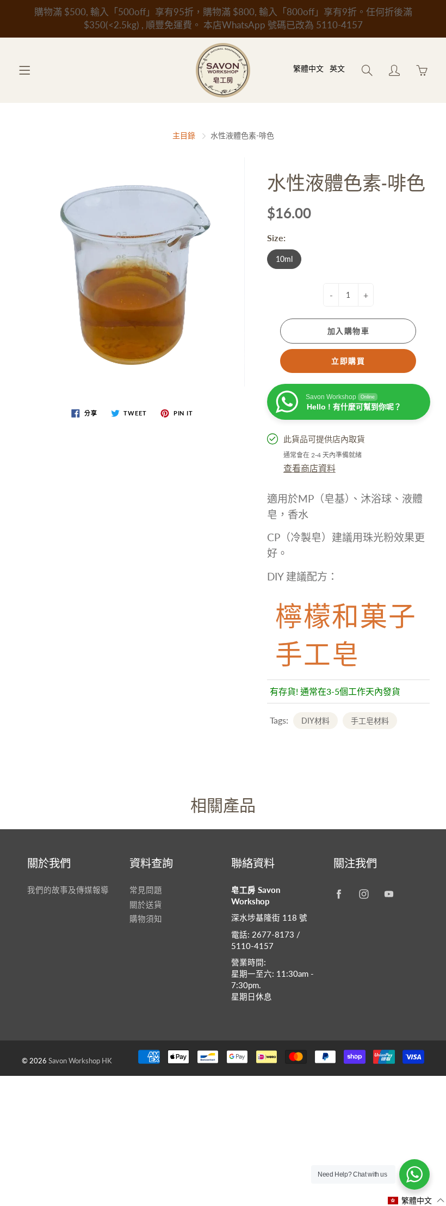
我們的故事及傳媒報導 (68, 890)
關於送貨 (145, 904)
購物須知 (145, 918)
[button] (416, 1200)
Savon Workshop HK (80, 1060)
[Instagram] (364, 894)
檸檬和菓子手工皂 (346, 633)
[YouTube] (389, 894)
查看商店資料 (309, 468)
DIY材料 (315, 720)
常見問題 (145, 890)
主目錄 (183, 135)
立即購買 (348, 360)
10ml (284, 259)
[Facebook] (339, 894)
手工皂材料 (370, 720)
